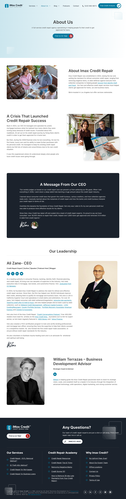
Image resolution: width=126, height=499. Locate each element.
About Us (44, 6)
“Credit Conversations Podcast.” (49, 314)
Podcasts (66, 6)
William (55, 380)
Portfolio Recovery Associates (53, 307)
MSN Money (42, 319)
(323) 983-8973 (90, 6)
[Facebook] (95, 492)
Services (32, 6)
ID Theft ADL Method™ (19, 465)
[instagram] (8, 273)
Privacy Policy (94, 476)
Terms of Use (94, 480)
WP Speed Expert (34, 494)
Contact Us (93, 471)
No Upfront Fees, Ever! (98, 458)
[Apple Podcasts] (110, 492)
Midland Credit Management (31, 305)
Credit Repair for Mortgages (21, 470)
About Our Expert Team (98, 463)
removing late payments (62, 300)
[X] (12, 273)
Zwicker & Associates (24, 310)
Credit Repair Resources (60, 458)
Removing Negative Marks (61, 467)
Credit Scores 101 (58, 471)
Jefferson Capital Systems (53, 305)
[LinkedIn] (90, 492)
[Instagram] (100, 492)
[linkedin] (17, 273)
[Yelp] (85, 492)
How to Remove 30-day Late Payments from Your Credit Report (62, 478)
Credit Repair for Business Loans (23, 474)
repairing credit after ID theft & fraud (20, 303)
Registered (74, 491)
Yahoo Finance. (57, 319)
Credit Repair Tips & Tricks (61, 463)
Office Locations (95, 467)
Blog (55, 6)
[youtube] (21, 273)
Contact (76, 6)
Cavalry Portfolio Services (31, 307)
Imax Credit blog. (41, 317)
